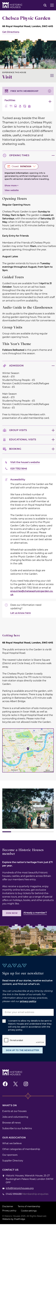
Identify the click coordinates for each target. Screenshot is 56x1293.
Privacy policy (9, 1210)
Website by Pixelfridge (13, 1219)
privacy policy (28, 1001)
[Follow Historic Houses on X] (15, 1084)
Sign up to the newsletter (22, 1050)
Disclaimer (7, 1206)
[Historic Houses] (12, 5)
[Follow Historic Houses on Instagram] (26, 1084)
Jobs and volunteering (15, 1117)
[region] (28, 810)
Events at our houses (14, 1111)
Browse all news (11, 1122)
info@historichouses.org (20, 1188)
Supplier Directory (12, 1160)
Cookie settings (29, 1210)
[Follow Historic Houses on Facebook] (5, 1084)
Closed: (21, 166)
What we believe (12, 1143)
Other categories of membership (21, 1149)
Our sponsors (10, 1155)
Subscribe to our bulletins (17, 1128)
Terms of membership (29, 1206)
